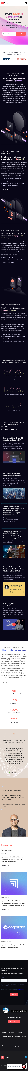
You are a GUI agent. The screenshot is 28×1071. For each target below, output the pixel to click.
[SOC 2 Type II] (6, 1011)
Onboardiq (4, 1032)
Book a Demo (14, 1021)
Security (10, 1036)
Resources (17, 1036)
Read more (4, 865)
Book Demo (21, 34)
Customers (19, 1032)
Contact (24, 1036)
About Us (4, 1036)
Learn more (4, 189)
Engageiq (11, 1032)
